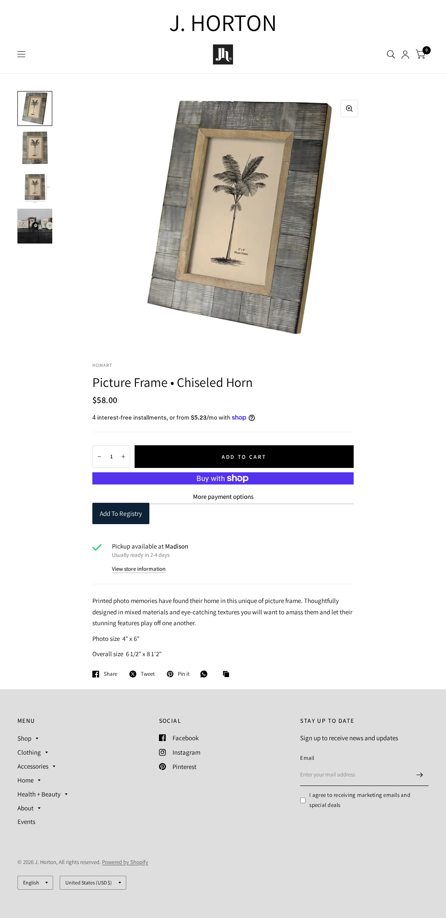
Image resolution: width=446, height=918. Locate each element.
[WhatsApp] (206, 674)
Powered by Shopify (125, 862)
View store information (139, 569)
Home (25, 780)
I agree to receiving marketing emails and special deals (359, 800)
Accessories (32, 766)
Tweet (148, 674)
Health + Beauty (39, 794)
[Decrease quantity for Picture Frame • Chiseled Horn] (99, 456)
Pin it (183, 674)
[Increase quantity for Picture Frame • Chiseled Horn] (123, 456)
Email (307, 758)
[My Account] (405, 54)
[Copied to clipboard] (228, 674)
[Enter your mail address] (420, 774)
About (25, 808)
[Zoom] (349, 108)
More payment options (223, 496)
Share (110, 674)
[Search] (391, 54)
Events (26, 821)
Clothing (29, 752)
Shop (24, 738)
